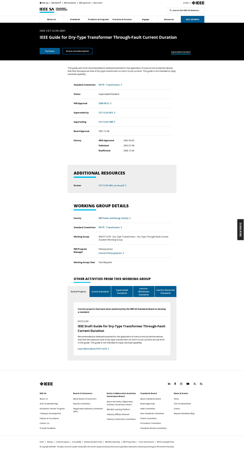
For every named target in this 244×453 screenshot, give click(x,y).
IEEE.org (45, 3)
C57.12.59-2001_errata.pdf (111, 185)
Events (177, 408)
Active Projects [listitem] (78, 291)
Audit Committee (147, 408)
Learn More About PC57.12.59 (92, 348)
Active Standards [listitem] (100, 291)
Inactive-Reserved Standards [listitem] (166, 292)
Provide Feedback (47, 428)
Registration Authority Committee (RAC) (88, 410)
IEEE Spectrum (84, 3)
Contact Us (44, 423)
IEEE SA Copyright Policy (165, 442)
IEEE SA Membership (49, 403)
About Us (44, 398)
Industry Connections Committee (121, 419)
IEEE (56, 3)
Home (42, 442)
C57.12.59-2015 (106, 112)
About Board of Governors (84, 398)
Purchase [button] (49, 51)
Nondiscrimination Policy (93, 442)
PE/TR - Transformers (109, 84)
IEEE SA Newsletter (182, 403)
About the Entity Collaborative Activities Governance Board (120, 403)
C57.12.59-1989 (106, 121)
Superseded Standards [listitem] (122, 292)
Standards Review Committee (153, 428)
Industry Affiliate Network (118, 414)
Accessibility (76, 442)
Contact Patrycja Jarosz (110, 253)
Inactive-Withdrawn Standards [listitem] (143, 291)
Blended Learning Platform (118, 409)
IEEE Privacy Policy (129, 442)
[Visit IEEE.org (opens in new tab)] (46, 384)
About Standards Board (150, 398)
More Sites (98, 3)
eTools (186, 3)
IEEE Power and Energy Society (113, 218)
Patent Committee (148, 418)
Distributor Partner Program (52, 408)
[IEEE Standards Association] (53, 10)
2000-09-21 (104, 103)
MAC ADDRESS (192, 19)
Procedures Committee (150, 423)
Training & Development (50, 413)
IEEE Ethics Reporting (112, 442)
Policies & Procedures (49, 418)
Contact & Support (62, 442)
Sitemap (50, 442)
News (176, 398)
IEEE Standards (70, 3)
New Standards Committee (152, 413)
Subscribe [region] (240, 230)
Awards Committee (81, 403)
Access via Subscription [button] (77, 51)
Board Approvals (147, 403)
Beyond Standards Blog (184, 413)
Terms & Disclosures (146, 442)
